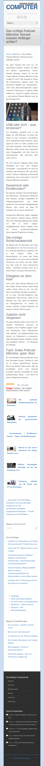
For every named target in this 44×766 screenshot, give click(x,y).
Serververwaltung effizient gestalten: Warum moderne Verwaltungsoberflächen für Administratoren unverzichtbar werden (22, 572)
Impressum (11, 697)
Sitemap (10, 693)
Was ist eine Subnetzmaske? (19, 632)
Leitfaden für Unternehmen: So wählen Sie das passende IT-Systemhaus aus (23, 542)
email (22, 17)
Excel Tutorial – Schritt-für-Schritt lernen (20, 626)
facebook (18, 17)
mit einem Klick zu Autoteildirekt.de (24, 602)
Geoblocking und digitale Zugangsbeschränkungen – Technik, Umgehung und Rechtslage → (20, 511)
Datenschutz (12, 701)
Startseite (11, 681)
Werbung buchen (13, 689)
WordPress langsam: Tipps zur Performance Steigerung (20, 655)
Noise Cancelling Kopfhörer (21, 599)
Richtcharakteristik (30, 248)
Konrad (11, 715)
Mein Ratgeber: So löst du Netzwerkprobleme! (18, 648)
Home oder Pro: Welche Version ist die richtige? (23, 549)
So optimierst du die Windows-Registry (23, 636)
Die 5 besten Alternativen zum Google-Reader (23, 641)
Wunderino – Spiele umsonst (22, 604)
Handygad (15, 596)
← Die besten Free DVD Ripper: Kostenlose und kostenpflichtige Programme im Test (18, 503)
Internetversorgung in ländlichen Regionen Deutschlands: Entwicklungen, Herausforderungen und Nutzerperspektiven (21, 559)
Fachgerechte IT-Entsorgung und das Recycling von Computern (22, 581)
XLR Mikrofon (14, 163)
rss (25, 17)
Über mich (11, 685)
